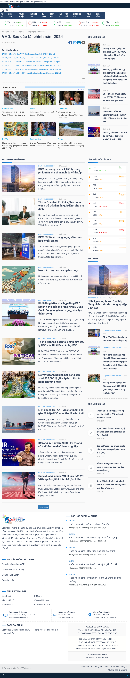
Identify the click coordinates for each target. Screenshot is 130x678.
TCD (94, 185)
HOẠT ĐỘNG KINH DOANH (47, 166)
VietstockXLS (8, 600)
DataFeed (6, 596)
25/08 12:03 (106, 108)
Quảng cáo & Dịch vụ (117, 670)
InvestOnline (7, 605)
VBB (94, 203)
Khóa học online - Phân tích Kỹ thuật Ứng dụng (93, 537)
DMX (95, 176)
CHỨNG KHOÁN (10, 15)
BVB (94, 194)
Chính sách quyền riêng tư (115, 666)
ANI (94, 238)
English (42, 2)
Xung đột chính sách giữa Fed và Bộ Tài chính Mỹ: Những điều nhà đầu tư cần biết (111, 484)
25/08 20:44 (100, 474)
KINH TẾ (60, 15)
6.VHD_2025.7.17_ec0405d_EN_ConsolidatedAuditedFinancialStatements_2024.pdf (31, 73)
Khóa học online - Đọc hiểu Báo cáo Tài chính (92, 551)
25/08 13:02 (106, 45)
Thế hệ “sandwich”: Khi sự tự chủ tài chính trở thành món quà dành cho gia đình (61, 206)
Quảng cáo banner (10, 575)
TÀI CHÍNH (44, 15)
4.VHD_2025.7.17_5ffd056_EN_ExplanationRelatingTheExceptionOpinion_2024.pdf (32, 65)
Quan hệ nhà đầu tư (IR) (13, 569)
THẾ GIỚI (67, 15)
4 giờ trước (62, 267)
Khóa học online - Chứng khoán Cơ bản (89, 524)
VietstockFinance (42, 605)
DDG (95, 221)
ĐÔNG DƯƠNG (98, 15)
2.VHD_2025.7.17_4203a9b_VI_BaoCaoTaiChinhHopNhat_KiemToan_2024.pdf (30, 58)
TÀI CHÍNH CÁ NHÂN (77, 15)
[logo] (13, 6)
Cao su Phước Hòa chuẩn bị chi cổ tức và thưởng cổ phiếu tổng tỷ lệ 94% (111, 449)
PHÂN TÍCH (89, 15)
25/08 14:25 (100, 438)
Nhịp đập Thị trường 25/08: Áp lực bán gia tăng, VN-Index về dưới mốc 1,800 (110, 414)
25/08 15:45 (100, 491)
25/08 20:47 (106, 66)
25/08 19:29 (62, 338)
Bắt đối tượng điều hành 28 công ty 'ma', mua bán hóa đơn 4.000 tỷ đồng (110, 467)
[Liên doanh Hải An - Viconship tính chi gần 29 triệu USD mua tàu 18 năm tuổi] (94, 111)
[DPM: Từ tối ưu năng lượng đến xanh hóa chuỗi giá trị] (18, 246)
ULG (94, 167)
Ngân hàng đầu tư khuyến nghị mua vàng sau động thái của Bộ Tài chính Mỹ (111, 431)
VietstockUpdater (42, 600)
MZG (95, 229)
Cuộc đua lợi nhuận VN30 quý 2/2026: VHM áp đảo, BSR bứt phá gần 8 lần (114, 97)
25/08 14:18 (100, 456)
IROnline (38, 596)
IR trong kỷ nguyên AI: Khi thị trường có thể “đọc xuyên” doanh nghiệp (115, 136)
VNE (94, 212)
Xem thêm (43, 507)
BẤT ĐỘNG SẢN (33, 15)
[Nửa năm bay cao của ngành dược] (18, 280)
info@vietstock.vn (66, 617)
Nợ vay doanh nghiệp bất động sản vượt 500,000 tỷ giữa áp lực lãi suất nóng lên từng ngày (59, 378)
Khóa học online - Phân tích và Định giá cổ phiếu (93, 564)
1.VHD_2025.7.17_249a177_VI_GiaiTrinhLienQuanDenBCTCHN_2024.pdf (28, 54)
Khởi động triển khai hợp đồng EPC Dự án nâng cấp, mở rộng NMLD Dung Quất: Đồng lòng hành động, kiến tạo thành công (115, 76)
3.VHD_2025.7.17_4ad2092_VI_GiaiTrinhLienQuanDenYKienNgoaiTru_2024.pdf (31, 62)
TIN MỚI (2, 15)
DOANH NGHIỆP (21, 15)
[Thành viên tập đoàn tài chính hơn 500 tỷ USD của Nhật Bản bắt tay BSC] (18, 351)
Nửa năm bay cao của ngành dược (58, 270)
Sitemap (85, 666)
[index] (5, 23)
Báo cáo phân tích (10, 580)
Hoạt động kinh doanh (96, 298)
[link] (4, 10)
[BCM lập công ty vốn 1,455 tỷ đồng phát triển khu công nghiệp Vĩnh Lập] (18, 178)
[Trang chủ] (13, 519)
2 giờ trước (62, 234)
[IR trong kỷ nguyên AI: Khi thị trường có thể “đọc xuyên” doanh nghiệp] (94, 132)
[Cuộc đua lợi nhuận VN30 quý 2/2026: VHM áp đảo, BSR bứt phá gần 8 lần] (94, 93)
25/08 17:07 (100, 421)
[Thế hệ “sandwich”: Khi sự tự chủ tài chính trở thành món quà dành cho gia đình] (18, 211)
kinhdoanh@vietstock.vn (18, 617)
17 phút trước (63, 166)
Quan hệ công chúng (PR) (13, 564)
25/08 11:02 (106, 129)
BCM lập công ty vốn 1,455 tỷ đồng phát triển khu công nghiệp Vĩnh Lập (107, 305)
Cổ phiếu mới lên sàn (99, 159)
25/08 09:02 (106, 90)
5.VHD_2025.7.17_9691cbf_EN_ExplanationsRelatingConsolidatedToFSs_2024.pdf (31, 69)
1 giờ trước (62, 199)
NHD (95, 247)
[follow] (3, 675)
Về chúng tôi (96, 666)
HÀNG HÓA (52, 15)
